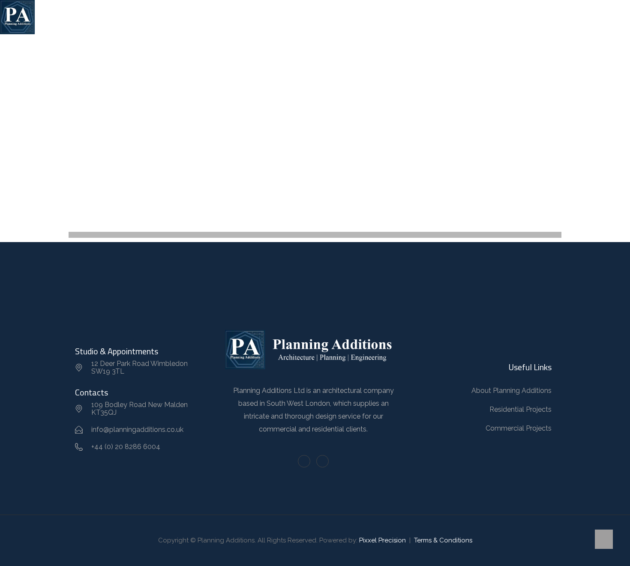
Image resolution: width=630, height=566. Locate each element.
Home (191, 16)
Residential (268, 16)
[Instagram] (322, 461)
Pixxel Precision (382, 540)
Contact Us (431, 16)
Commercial (319, 16)
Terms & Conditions (443, 540)
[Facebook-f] (304, 461)
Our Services (371, 16)
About (225, 16)
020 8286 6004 (542, 17)
